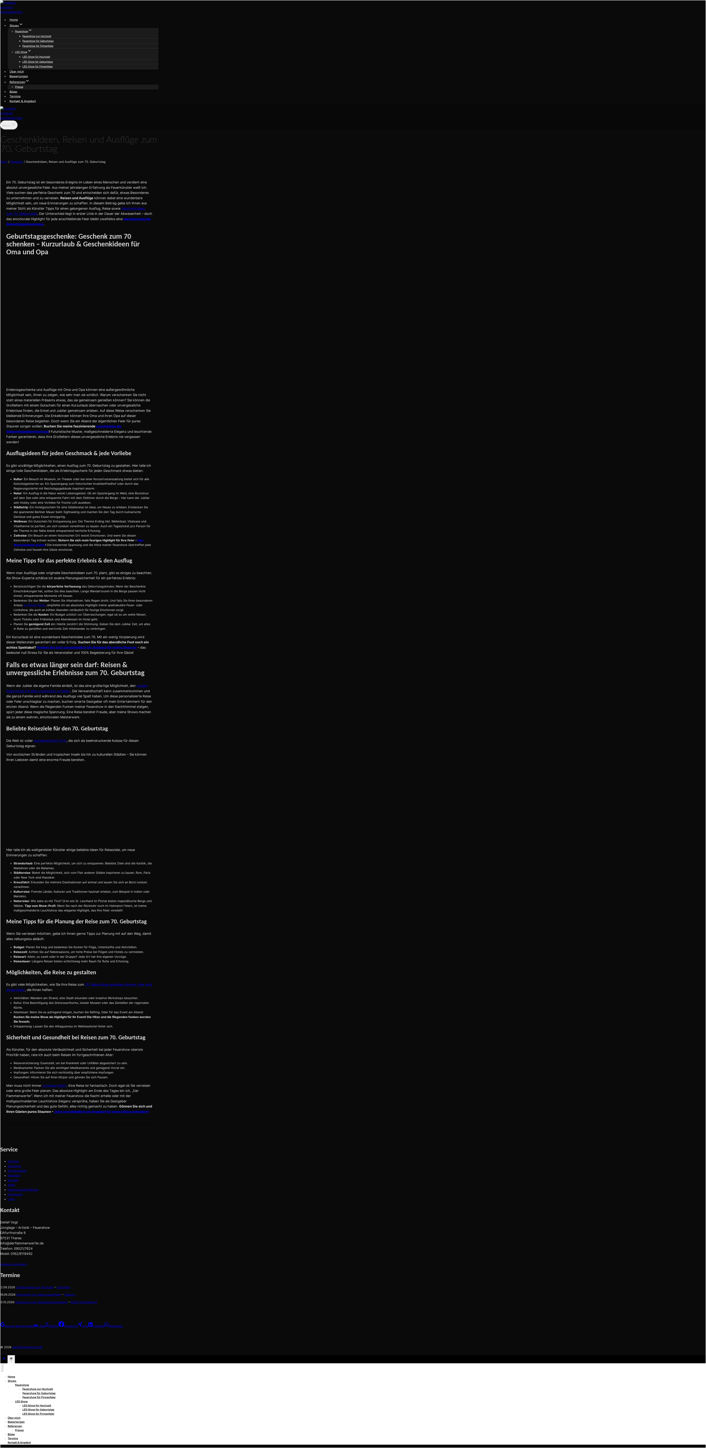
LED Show (21, 1401)
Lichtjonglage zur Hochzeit (35, 1287)
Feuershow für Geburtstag (38, 40)
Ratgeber (14, 1175)
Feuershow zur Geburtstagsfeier (38, 1294)
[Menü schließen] (1, 1367)
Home (14, 19)
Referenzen (15, 1426)
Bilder (13, 91)
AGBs (11, 1185)
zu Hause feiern (54, 1085)
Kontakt (13, 1180)
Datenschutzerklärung (23, 1189)
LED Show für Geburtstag (37, 61)
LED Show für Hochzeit (36, 56)
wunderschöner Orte (49, 741)
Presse (19, 86)
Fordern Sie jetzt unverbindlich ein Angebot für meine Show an (87, 647)
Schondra (63, 1287)
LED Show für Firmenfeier (37, 66)
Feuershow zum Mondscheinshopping (41, 1302)
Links (11, 1199)
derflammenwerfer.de (27, 1347)
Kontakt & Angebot (23, 101)
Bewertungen (19, 76)
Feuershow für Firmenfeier (38, 45)
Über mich (17, 71)
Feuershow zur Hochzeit (36, 36)
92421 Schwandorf (84, 1302)
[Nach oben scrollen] (4, 1359)
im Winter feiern (35, 605)
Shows (12, 1380)
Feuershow (22, 1384)
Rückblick (14, 1166)
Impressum (15, 1194)
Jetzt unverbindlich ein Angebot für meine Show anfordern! (101, 1112)
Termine (15, 96)
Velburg (69, 1294)
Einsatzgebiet (17, 1171)
